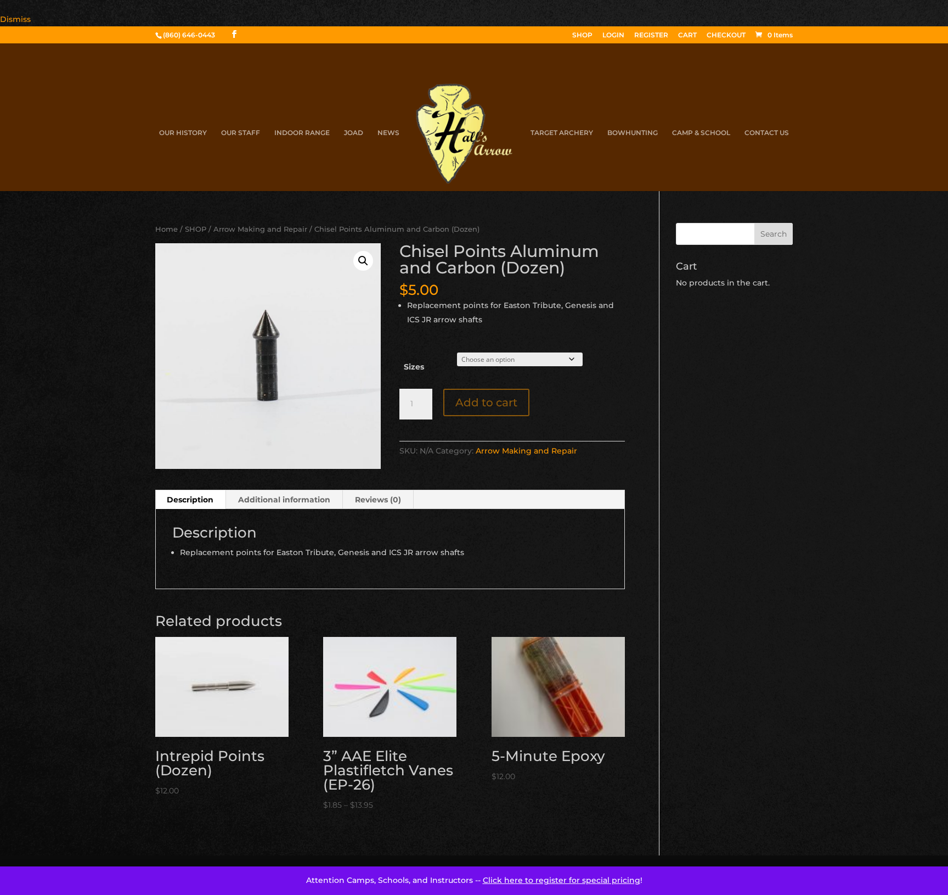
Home (166, 229)
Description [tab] (190, 500)
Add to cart (486, 402)
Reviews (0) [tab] (378, 500)
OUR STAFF (240, 133)
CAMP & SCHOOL (701, 133)
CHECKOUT (726, 35)
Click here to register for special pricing (561, 880)
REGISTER (651, 35)
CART (687, 35)
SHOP (582, 35)
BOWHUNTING (632, 133)
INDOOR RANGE (302, 133)
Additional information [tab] (284, 500)
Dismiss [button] (15, 19)
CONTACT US (766, 133)
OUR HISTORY (183, 133)
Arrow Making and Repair (260, 229)
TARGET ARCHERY (562, 133)
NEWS (388, 133)
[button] (363, 261)
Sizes (414, 367)
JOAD (353, 133)
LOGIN (613, 35)
